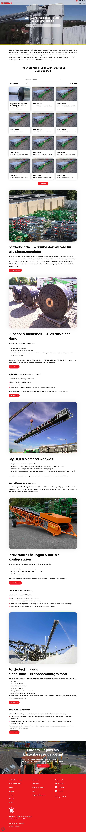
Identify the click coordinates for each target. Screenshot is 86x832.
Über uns (11, 799)
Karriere (11, 802)
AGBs (33, 791)
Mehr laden (43, 183)
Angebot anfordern (38, 787)
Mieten (11, 787)
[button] (3, 829)
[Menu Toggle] (84, 3)
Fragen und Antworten (38, 795)
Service (11, 795)
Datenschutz (36, 784)
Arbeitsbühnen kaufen (15, 780)
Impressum (35, 780)
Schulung (11, 791)
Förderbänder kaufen (15, 784)
